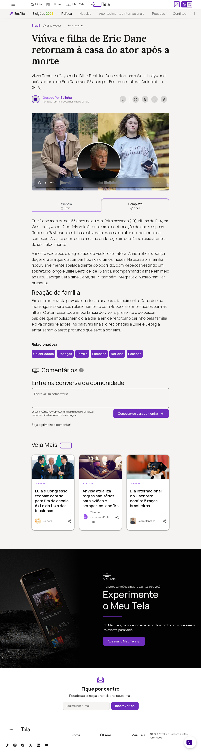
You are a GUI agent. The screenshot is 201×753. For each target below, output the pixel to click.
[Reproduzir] (46, 182)
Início (38, 4)
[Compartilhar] (70, 520)
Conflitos (179, 13)
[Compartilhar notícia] (154, 99)
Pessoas (158, 13)
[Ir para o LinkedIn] (38, 745)
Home (75, 735)
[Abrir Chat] (190, 742)
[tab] (65, 205)
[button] (141, 413)
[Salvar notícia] (123, 99)
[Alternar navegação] (13, 4)
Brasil (36, 25)
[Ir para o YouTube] (46, 745)
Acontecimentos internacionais (121, 13)
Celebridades (43, 354)
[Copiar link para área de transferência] (164, 99)
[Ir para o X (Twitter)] (30, 745)
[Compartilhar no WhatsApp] (135, 99)
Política (66, 13)
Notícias (85, 13)
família (82, 354)
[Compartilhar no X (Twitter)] (145, 99)
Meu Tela (78, 4)
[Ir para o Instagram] (15, 745)
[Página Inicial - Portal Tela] (100, 4)
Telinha (66, 97)
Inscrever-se (125, 706)
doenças (65, 354)
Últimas (56, 4)
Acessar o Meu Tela (122, 641)
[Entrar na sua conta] (177, 4)
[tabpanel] (100, 275)
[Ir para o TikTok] (7, 745)
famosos (99, 354)
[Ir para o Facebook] (22, 745)
